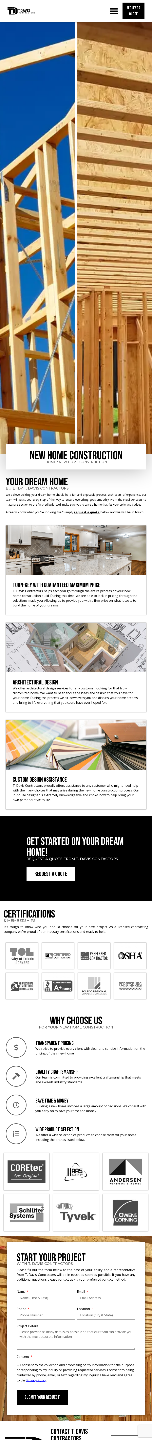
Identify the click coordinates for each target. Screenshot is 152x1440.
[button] (114, 11)
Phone (22, 1309)
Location (84, 1309)
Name (21, 1291)
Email (81, 1291)
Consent (23, 1356)
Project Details (27, 1326)
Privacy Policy (36, 1380)
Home (50, 462)
